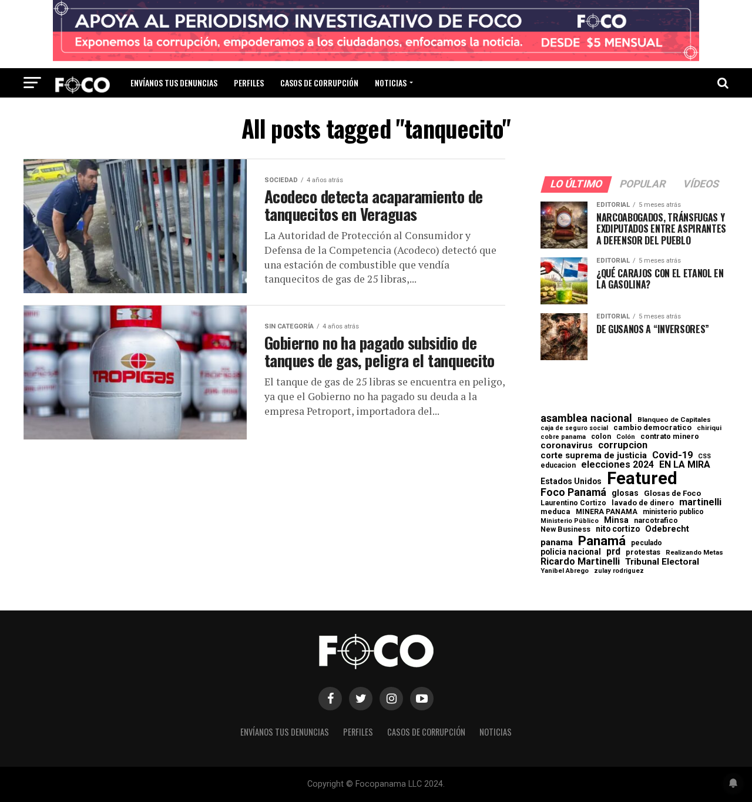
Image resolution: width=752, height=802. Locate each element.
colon (601, 436)
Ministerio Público (569, 521)
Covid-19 (672, 455)
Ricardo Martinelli (580, 561)
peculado (646, 542)
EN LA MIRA (684, 464)
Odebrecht (667, 529)
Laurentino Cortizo (573, 502)
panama (556, 542)
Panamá (602, 540)
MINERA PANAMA (606, 511)
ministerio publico (673, 511)
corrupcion (622, 445)
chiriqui (709, 428)
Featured (642, 478)
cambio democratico (652, 428)
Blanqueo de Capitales (674, 420)
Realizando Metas (694, 552)
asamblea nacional (586, 418)
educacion (558, 465)
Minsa (616, 520)
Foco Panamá (573, 492)
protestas (643, 552)
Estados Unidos (571, 482)
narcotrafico (656, 520)
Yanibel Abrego (564, 571)
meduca (555, 512)
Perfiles (249, 82)
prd (613, 551)
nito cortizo (618, 529)
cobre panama (563, 437)
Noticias (391, 82)
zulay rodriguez (619, 571)
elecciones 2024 (617, 464)
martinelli (700, 502)
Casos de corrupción (319, 82)
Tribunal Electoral (662, 562)
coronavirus (566, 445)
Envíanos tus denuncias (173, 82)
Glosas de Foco (672, 493)
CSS (704, 457)
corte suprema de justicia (593, 455)
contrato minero (669, 437)
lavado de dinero (643, 503)
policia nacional (570, 552)
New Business (565, 529)
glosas (625, 493)
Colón (625, 437)
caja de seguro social (574, 428)
